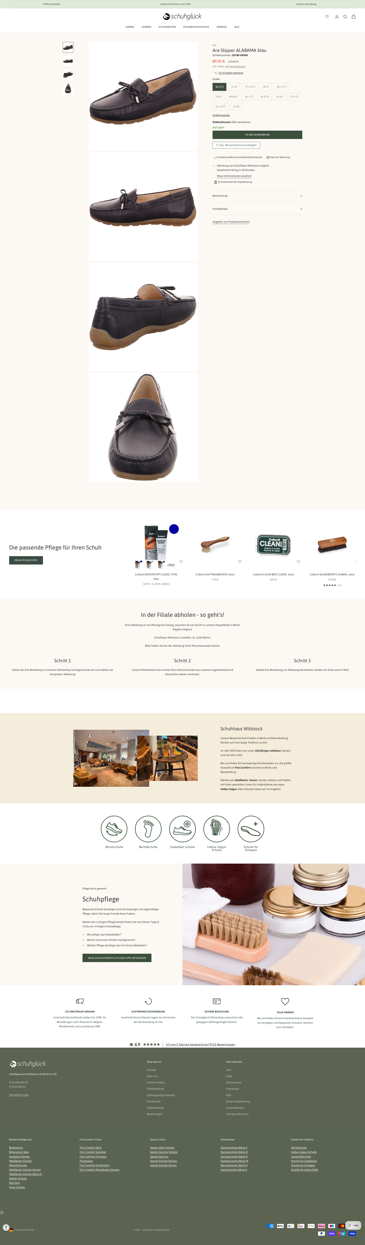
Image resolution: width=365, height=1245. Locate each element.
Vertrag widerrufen (237, 1114)
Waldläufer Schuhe (20, 1160)
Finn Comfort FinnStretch (95, 1165)
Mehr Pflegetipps (26, 560)
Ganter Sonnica (159, 1156)
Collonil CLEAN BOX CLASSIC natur (273, 574)
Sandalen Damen (19, 1156)
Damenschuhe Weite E (234, 1147)
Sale (236, 26)
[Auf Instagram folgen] (2, 1213)
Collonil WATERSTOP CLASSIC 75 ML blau (156, 576)
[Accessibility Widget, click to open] (6, 1227)
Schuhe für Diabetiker (304, 1160)
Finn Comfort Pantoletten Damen (99, 1169)
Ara (214, 45)
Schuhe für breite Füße (304, 1169)
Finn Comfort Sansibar (93, 1152)
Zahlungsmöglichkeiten (161, 1095)
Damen (130, 26)
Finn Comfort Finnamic (93, 1156)
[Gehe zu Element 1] (68, 47)
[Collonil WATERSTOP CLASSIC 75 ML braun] (160, 564)
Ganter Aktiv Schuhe (162, 1147)
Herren (146, 26)
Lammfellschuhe (301, 1156)
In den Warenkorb (257, 134)
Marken (221, 26)
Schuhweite (154, 1101)
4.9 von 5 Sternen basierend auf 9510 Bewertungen (200, 1044)
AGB (228, 1095)
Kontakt (151, 1069)
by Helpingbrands (161, 1230)
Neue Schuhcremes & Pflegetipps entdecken (117, 958)
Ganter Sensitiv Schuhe (164, 1152)
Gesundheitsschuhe (196, 26)
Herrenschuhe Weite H (234, 1165)
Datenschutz (233, 1082)
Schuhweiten (167, 26)
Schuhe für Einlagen (303, 1165)
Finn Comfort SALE (91, 1147)
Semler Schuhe (18, 1178)
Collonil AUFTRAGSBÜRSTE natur (215, 574)
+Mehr (171, 564)
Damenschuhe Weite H (234, 1152)
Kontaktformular (19, 1094)
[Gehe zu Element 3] (68, 74)
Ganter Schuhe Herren (163, 1165)
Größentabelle (221, 115)
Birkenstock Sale (19, 1152)
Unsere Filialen (156, 1082)
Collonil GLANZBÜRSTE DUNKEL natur (332, 574)
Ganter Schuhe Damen (163, 1160)
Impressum (232, 1088)
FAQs (229, 1076)
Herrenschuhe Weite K (234, 1169)
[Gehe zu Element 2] (68, 61)
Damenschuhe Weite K (234, 1156)
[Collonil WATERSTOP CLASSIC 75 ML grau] (149, 564)
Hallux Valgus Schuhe (304, 1152)
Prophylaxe (86, 1160)
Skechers (14, 1182)
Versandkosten (237, 66)
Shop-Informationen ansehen (234, 175)
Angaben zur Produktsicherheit (231, 221)
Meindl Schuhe (18, 1165)
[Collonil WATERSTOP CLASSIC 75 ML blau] (137, 564)
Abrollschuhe (299, 1147)
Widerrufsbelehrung (238, 1101)
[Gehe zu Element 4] (68, 88)
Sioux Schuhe (17, 1187)
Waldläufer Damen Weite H (25, 1174)
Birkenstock (16, 1147)
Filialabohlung (155, 1088)
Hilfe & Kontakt (51, 4)
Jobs (228, 1069)
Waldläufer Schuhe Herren (25, 1169)
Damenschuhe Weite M (234, 1160)
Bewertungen (155, 1114)
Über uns (152, 1076)
